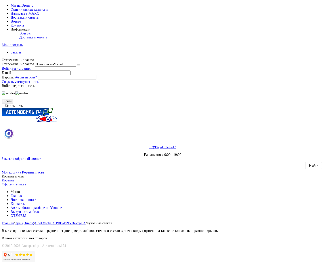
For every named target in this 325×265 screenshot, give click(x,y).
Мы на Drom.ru (22, 5)
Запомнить (14, 106)
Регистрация (21, 68)
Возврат (17, 21)
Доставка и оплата (24, 17)
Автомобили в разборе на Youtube (36, 208)
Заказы (16, 52)
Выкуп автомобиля (25, 212)
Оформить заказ (14, 184)
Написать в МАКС (25, 13)
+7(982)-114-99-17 (162, 147)
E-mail (6, 72)
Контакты (18, 25)
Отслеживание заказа (18, 64)
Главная (17, 196)
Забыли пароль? (25, 77)
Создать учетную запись (20, 82)
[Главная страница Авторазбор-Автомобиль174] (29, 121)
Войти (6, 68)
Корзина (8, 180)
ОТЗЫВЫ (18, 215)
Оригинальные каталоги (29, 9)
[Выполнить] (78, 65)
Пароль (7, 77)
